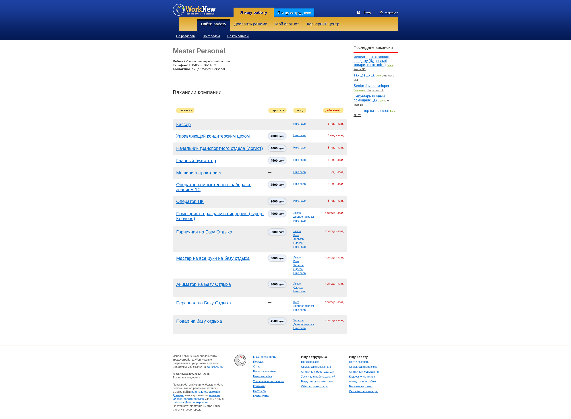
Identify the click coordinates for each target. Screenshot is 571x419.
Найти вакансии (359, 361)
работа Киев (199, 391)
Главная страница (264, 356)
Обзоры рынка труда (314, 386)
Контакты (259, 386)
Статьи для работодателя (318, 371)
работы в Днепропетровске (190, 402)
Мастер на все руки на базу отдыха (213, 258)
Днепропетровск (303, 216)
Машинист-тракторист (199, 172)
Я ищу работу (253, 12)
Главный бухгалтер (196, 160)
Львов (297, 213)
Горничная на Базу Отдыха (204, 231)
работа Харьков (194, 398)
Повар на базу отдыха (199, 321)
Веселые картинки (360, 386)
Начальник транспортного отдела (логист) (219, 148)
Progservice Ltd (375, 90)
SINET (357, 115)
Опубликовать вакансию (316, 366)
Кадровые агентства (362, 376)
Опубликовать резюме (363, 366)
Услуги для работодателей (318, 376)
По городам (211, 36)
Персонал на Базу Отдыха (203, 302)
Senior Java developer (371, 86)
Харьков (298, 239)
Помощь (258, 361)
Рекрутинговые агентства (317, 381)
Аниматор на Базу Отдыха (203, 284)
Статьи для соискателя (364, 371)
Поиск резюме (310, 361)
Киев (296, 235)
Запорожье (360, 90)
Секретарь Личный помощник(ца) (369, 98)
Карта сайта (261, 396)
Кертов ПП (360, 69)
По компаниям (238, 36)
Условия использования (268, 381)
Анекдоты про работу (363, 381)
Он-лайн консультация (363, 391)
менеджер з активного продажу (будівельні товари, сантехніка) (372, 61)
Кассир (183, 124)
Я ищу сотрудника (294, 13)
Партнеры (259, 391)
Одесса (298, 243)
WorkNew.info (215, 366)
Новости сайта (262, 376)
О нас (256, 366)
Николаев (299, 123)
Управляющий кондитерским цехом (213, 136)
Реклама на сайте (264, 371)
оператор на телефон (371, 111)
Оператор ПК (190, 201)
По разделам (185, 36)
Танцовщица (364, 75)
